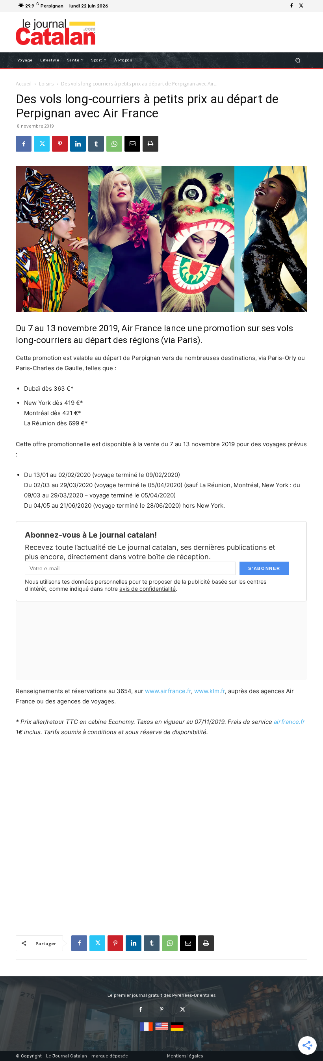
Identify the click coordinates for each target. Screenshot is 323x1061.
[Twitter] (301, 6)
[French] (146, 1031)
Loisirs (46, 83)
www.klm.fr (209, 691)
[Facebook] (291, 6)
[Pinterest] (60, 144)
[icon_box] (115, 7)
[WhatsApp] (114, 144)
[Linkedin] (78, 144)
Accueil (24, 83)
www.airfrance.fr (168, 691)
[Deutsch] (177, 1031)
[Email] (132, 144)
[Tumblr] (96, 144)
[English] (162, 1031)
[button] (298, 60)
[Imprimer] (150, 144)
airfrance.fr (289, 721)
